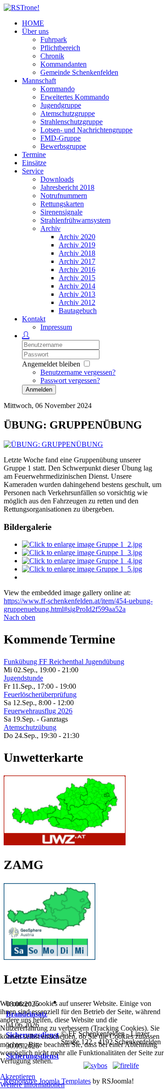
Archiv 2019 (77, 245)
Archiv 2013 (77, 294)
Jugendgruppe (60, 105)
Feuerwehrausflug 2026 (38, 711)
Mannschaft (39, 80)
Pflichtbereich (60, 48)
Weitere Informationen (32, 1085)
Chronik (52, 56)
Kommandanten (63, 64)
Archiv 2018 (77, 253)
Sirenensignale (61, 212)
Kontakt (33, 319)
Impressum (56, 327)
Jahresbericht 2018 (67, 187)
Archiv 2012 (77, 302)
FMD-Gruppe (60, 138)
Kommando (57, 89)
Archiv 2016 (77, 269)
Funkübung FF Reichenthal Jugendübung (64, 661)
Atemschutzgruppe (67, 113)
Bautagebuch (78, 310)
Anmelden (39, 389)
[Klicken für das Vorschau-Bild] (53, 444)
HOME (33, 23)
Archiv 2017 (77, 261)
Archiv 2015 (77, 278)
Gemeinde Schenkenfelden (79, 72)
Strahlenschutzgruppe (71, 122)
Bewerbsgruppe (63, 146)
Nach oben (19, 617)
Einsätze (34, 163)
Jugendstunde (23, 678)
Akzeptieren (17, 1076)
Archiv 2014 (77, 286)
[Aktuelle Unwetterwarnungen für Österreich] (65, 843)
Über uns (35, 31)
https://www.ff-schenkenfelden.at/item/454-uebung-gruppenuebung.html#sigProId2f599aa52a (78, 605)
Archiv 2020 (77, 237)
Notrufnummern (63, 195)
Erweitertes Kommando (74, 97)
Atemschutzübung (30, 727)
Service (33, 171)
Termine (34, 154)
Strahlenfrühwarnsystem (75, 220)
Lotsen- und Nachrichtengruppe (86, 130)
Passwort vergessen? (70, 380)
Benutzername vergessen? (78, 372)
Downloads (57, 179)
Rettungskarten (62, 204)
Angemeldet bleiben (51, 364)
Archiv (50, 228)
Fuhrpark (53, 39)
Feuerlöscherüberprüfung (40, 694)
